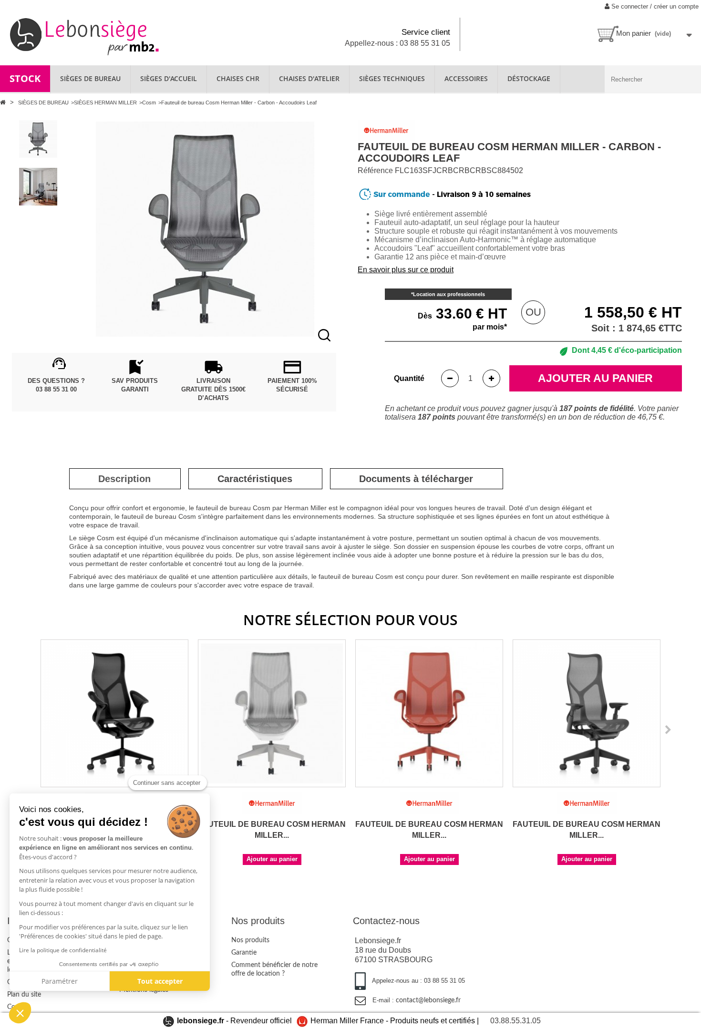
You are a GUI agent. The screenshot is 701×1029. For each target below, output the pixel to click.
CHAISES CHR (237, 78)
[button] (20, 1012)
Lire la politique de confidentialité (63, 950)
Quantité (409, 378)
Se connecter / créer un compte (654, 6)
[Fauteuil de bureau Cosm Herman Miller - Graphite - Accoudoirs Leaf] (114, 713)
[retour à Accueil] (4, 102)
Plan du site (24, 994)
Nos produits (250, 940)
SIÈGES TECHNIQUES (392, 78)
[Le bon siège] (117, 35)
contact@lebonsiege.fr (428, 1000)
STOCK (25, 78)
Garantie (244, 952)
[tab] (124, 479)
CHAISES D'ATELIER (309, 78)
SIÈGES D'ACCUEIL (168, 78)
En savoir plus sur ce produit (406, 270)
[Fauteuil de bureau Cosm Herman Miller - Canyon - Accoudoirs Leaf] (429, 713)
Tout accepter (160, 981)
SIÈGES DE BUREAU (90, 78)
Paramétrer (59, 981)
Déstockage (528, 78)
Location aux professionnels (449, 294)
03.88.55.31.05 (515, 1021)
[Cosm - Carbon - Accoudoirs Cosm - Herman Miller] (38, 139)
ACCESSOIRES (466, 78)
